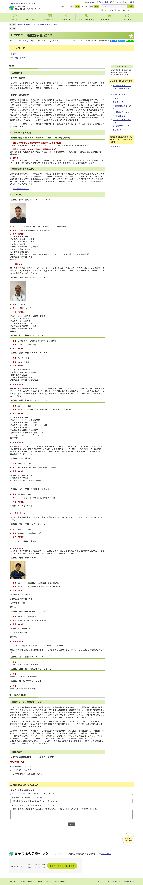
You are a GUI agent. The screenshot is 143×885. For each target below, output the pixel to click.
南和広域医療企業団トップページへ (24, 3)
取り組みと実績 (18, 58)
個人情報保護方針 (114, 881)
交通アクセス (108, 10)
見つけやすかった (20, 801)
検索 (130, 6)
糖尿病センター (119, 102)
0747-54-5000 (128, 10)
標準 (72, 6)
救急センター (118, 98)
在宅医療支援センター (122, 112)
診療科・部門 (43, 24)
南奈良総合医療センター (26, 24)
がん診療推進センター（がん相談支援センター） (122, 88)
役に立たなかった (49, 793)
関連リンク (130, 881)
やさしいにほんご (105, 2)
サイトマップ (98, 881)
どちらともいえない (32, 793)
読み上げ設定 (129, 2)
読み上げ (118, 2)
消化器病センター (120, 116)
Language (91, 2)
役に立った (18, 793)
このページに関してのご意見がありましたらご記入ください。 (36, 805)
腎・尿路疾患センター (122, 126)
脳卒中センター (119, 94)
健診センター (118, 130)
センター (53, 24)
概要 (14, 54)
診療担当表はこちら (21, 189)
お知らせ (116, 146)
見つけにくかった (54, 801)
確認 (71, 824)
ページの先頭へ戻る (128, 839)
